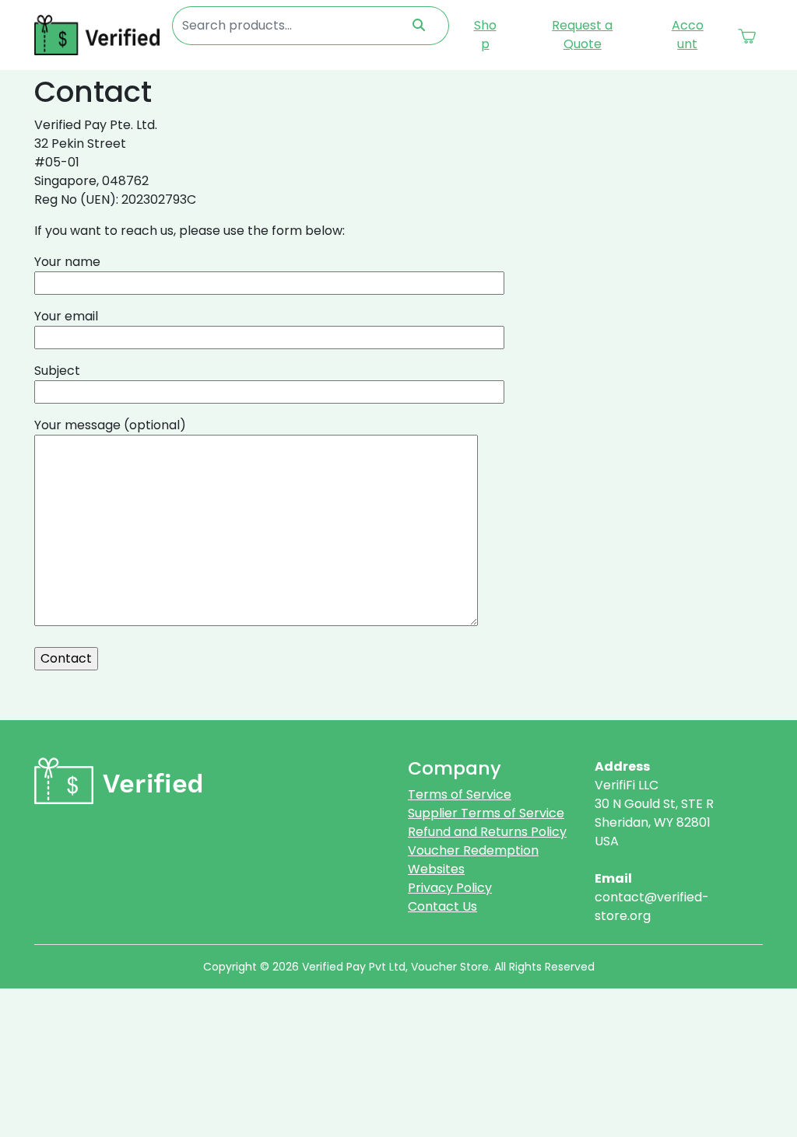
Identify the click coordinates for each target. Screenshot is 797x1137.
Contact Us (442, 906)
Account (688, 34)
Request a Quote (582, 34)
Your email (66, 316)
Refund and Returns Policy (487, 832)
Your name (67, 262)
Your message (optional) (110, 425)
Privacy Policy (450, 888)
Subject (57, 371)
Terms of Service (459, 794)
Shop (485, 34)
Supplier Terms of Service (486, 813)
